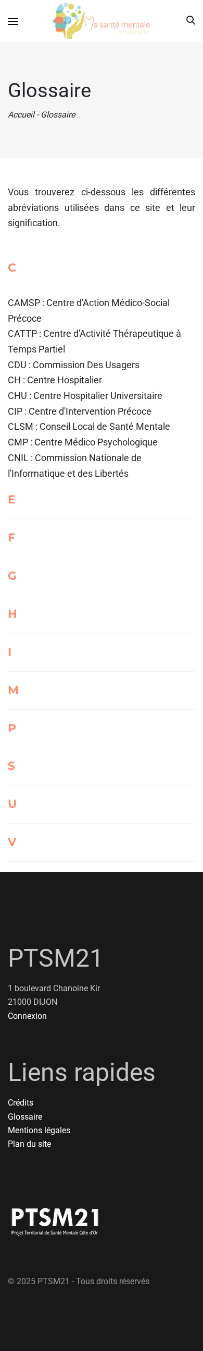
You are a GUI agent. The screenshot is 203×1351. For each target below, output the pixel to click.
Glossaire (25, 1117)
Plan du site (29, 1144)
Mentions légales (39, 1130)
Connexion (27, 1016)
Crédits (20, 1103)
